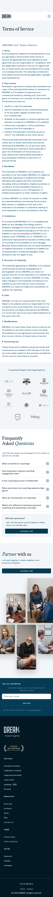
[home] (7, 16)
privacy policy (35, 710)
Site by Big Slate (26, 884)
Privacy (30, 889)
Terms (22, 889)
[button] (48, 16)
